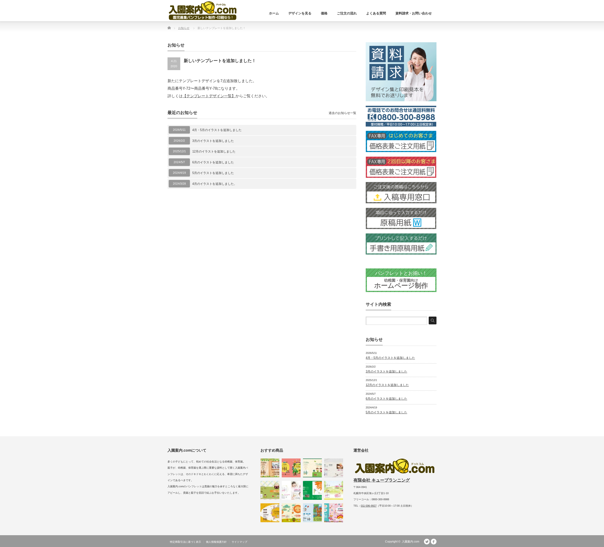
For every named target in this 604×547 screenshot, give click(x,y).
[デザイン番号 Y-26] (312, 512)
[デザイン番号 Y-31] (269, 512)
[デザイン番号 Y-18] (269, 490)
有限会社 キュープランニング (381, 480)
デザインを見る (299, 13)
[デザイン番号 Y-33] (333, 512)
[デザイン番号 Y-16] (333, 490)
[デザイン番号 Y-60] (312, 467)
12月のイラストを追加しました (213, 151)
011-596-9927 (369, 505)
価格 (324, 13)
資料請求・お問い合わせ (413, 13)
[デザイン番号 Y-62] (291, 467)
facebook (433, 541)
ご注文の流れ (347, 13)
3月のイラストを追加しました (213, 141)
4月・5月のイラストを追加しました (217, 130)
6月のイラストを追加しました (213, 162)
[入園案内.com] (202, 10)
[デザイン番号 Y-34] (269, 467)
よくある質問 (376, 13)
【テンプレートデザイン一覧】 (209, 96)
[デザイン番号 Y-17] (333, 467)
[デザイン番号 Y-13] (291, 490)
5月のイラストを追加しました (213, 173)
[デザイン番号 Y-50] (291, 512)
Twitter (427, 541)
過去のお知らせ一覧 (342, 113)
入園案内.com (410, 541)
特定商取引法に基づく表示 (185, 541)
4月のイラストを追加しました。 (214, 184)
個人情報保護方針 (216, 541)
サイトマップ (239, 541)
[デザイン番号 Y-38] (312, 490)
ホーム (274, 13)
